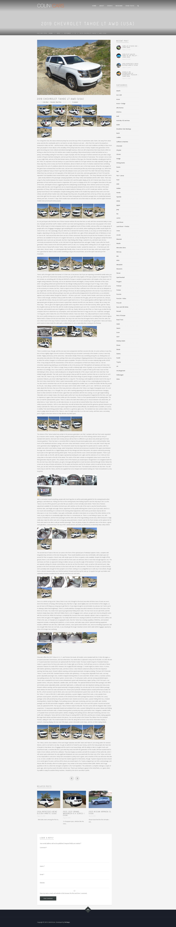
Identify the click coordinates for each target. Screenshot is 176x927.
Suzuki (118, 358)
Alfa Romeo (119, 108)
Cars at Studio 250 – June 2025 (130, 46)
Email (42, 874)
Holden (118, 188)
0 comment (75, 102)
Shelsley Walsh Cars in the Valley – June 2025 (130, 55)
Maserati (119, 239)
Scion (118, 332)
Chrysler (118, 150)
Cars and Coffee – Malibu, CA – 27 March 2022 (77, 778)
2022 (58, 33)
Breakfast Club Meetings (123, 129)
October (67, 33)
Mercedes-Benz (121, 247)
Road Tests (130, 6)
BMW (118, 125)
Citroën (118, 154)
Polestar (118, 286)
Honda (118, 192)
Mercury (118, 252)
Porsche (118, 294)
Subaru (118, 353)
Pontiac (118, 290)
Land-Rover (119, 222)
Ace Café (119, 95)
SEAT (118, 337)
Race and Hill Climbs (122, 307)
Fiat (117, 171)
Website (42, 883)
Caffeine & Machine (122, 142)
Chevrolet (52, 102)
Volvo (118, 379)
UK (117, 366)
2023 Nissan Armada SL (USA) (100, 812)
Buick (118, 133)
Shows (118, 345)
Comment (43, 847)
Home (94, 6)
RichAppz (67, 922)
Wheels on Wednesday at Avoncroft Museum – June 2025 (130, 74)
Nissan (118, 273)
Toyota (118, 362)
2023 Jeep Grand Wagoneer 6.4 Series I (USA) (74, 813)
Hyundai (118, 197)
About (101, 6)
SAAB (118, 324)
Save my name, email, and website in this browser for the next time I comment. (63, 893)
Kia (117, 214)
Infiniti (118, 201)
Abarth (118, 91)
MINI (117, 260)
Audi (117, 116)
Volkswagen (119, 375)
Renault (118, 311)
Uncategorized (120, 370)
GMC (117, 184)
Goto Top (88, 909)
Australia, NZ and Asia (123, 120)
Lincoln (118, 235)
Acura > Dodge (120, 103)
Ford (117, 180)
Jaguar (118, 205)
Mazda (118, 243)
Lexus (118, 230)
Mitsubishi (119, 264)
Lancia (118, 218)
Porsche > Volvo (121, 298)
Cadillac (118, 137)
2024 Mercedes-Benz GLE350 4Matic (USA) (47, 812)
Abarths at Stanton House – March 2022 (71, 778)
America (118, 112)
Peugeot (118, 281)
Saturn (118, 328)
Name (42, 866)
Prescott (118, 303)
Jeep (117, 209)
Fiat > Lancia (120, 175)
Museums (119, 6)
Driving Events (120, 163)
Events (110, 6)
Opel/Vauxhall (120, 277)
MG (117, 256)
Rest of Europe (120, 315)
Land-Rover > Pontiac (122, 226)
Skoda (118, 349)
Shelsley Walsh (120, 341)
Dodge (118, 158)
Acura (118, 99)
